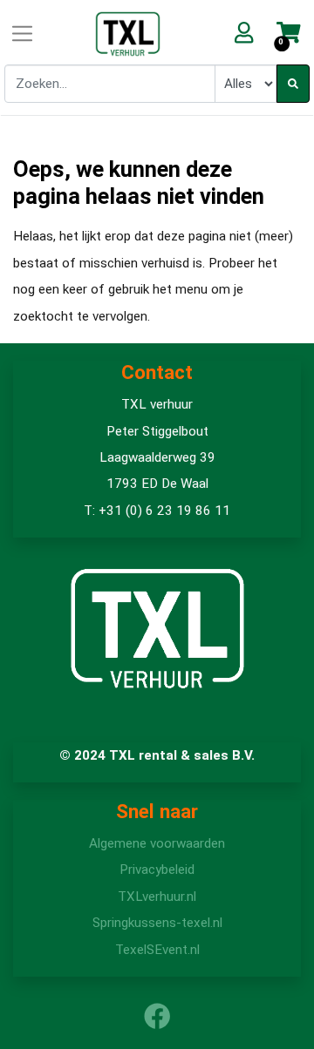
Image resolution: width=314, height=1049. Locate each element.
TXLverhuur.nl (157, 896)
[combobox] (109, 83)
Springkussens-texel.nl (157, 923)
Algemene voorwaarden (157, 843)
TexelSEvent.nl (157, 950)
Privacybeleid (157, 869)
